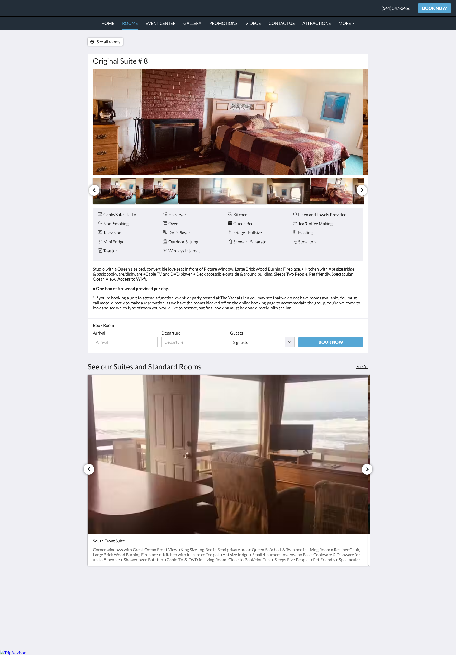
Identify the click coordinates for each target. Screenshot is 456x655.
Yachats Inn (25, 8)
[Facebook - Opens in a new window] (358, 597)
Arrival (99, 332)
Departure (171, 332)
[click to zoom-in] (228, 122)
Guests (236, 332)
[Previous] (94, 190)
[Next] (362, 190)
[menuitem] (107, 23)
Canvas (356, 634)
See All (362, 366)
